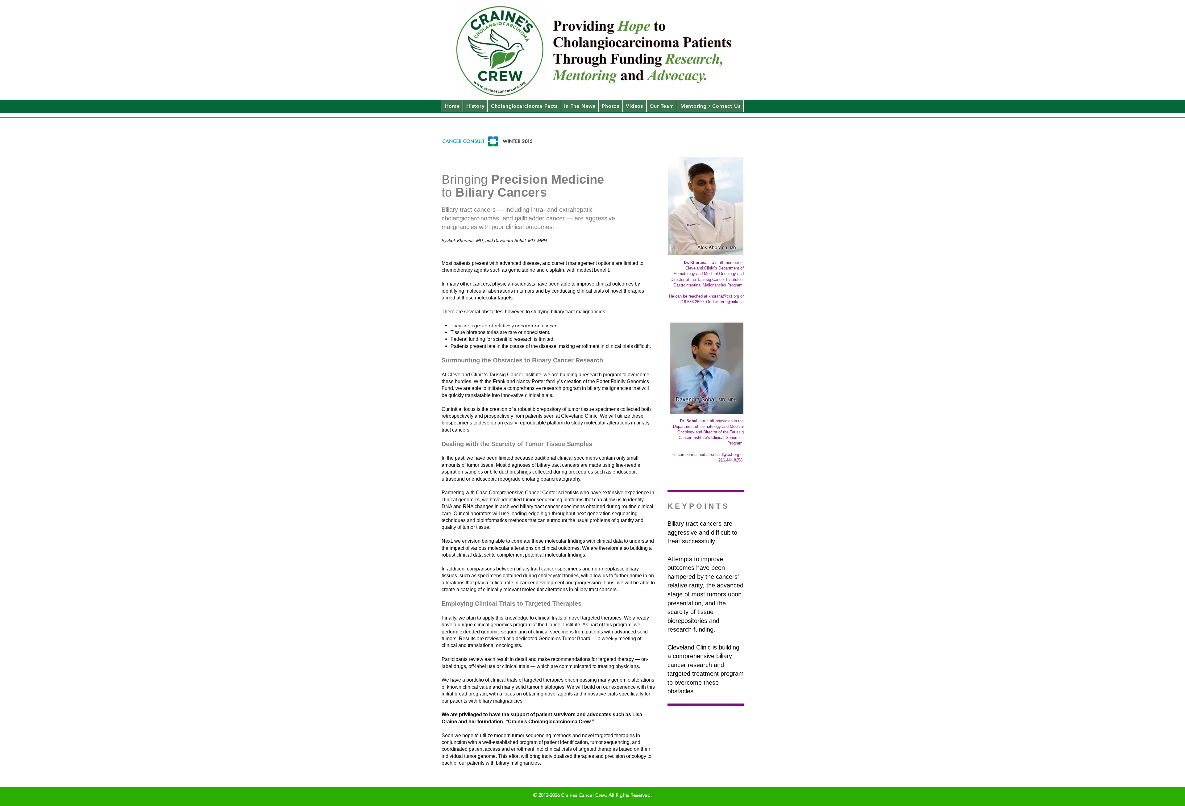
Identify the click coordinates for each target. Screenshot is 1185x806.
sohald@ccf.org (725, 454)
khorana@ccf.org (724, 296)
